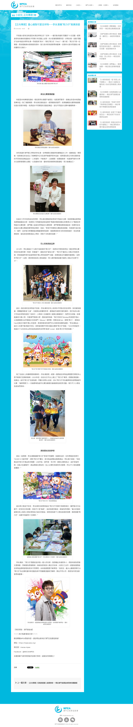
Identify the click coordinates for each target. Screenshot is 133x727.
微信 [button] (38, 667)
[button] (72, 719)
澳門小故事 (89, 5)
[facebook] (60, 719)
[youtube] (66, 719)
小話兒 (78, 5)
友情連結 (115, 5)
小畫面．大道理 (103, 5)
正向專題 (28, 15)
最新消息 (69, 5)
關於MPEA (58, 5)
